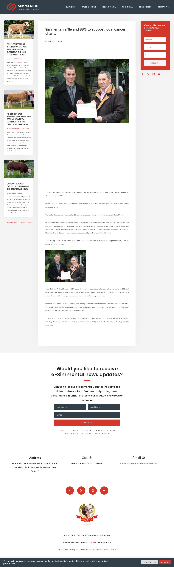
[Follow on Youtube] (159, 74)
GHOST (92, 542)
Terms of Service (94, 434)
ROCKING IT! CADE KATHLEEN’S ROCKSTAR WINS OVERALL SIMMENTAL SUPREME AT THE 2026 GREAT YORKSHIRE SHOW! (19, 119)
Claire (11, 193)
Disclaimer (96, 549)
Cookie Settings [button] (149, 562)
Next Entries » (27, 222)
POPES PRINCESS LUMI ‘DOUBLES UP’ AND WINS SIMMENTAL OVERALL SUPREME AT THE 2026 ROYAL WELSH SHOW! (17, 49)
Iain (10, 59)
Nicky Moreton (14, 128)
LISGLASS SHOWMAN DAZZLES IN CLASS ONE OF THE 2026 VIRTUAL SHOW (18, 186)
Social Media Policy (67, 549)
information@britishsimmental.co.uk (139, 463)
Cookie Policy (83, 549)
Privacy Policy (72, 434)
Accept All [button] (165, 562)
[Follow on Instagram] (153, 74)
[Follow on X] (148, 74)
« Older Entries (10, 222)
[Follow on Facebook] (143, 74)
